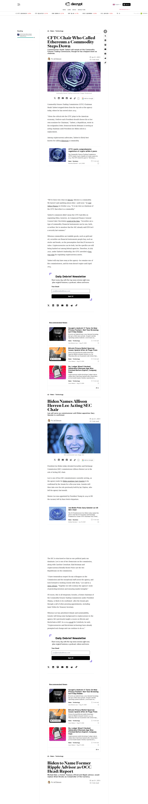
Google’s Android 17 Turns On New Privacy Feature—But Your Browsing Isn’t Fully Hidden (83, 330)
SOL (102, 13)
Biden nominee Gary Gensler (74, 481)
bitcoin (70, 200)
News (64, 9)
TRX (118, 13)
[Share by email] (63, 98)
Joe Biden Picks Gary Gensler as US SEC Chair (83, 509)
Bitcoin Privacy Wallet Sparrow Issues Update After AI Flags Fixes (82, 349)
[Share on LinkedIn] (59, 98)
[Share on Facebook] (67, 98)
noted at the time (73, 221)
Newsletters (81, 9)
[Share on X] (55, 98)
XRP (69, 13)
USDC (84, 13)
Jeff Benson (57, 59)
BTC (18, 13)
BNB (53, 13)
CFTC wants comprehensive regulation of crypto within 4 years (82, 150)
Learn (69, 9)
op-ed (71, 622)
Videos (74, 9)
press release (52, 586)
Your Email (55, 286)
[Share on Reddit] (71, 98)
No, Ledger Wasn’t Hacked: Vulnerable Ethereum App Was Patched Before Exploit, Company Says (82, 369)
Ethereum (65, 141)
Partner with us (123, 9)
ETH (36, 13)
